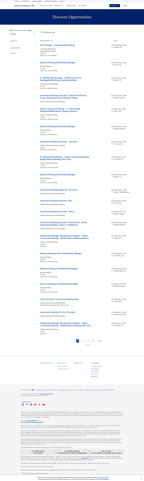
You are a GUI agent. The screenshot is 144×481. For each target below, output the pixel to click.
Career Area (13, 53)
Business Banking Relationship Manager (58, 63)
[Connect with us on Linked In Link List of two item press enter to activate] (31, 404)
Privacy (76, 390)
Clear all (29, 30)
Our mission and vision (62, 369)
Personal (17, 1)
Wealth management (37, 1)
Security (81, 390)
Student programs (95, 369)
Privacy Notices (104, 479)
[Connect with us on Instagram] (27, 404)
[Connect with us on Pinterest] (35, 404)
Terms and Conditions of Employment (106, 390)
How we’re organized (62, 366)
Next (99, 341)
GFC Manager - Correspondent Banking (57, 45)
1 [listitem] (77, 341)
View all (87, 345)
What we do (58, 5)
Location (12, 41)
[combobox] (123, 40)
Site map (70, 390)
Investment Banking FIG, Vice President (57, 312)
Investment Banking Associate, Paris (56, 201)
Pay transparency (62, 390)
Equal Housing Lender (46, 393)
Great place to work (46, 5)
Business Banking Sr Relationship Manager (59, 269)
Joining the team (95, 371)
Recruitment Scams (39, 390)
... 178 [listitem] (92, 341)
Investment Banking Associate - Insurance (58, 142)
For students (82, 5)
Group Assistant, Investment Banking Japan (59, 299)
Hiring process (71, 5)
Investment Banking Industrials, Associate (58, 190)
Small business (25, 1)
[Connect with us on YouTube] (44, 404)
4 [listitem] (87, 341)
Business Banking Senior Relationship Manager (61, 254)
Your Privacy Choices (26, 390)
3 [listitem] (84, 341)
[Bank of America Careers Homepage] (25, 6)
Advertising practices (90, 390)
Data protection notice (51, 390)
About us (62, 1)
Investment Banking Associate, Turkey (57, 212)
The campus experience (96, 366)
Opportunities (94, 376)
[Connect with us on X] (39, 404)
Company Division (15, 48)
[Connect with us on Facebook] (23, 404)
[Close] (141, 478)
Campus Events (94, 374)
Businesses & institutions (51, 1)
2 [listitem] (80, 341)
